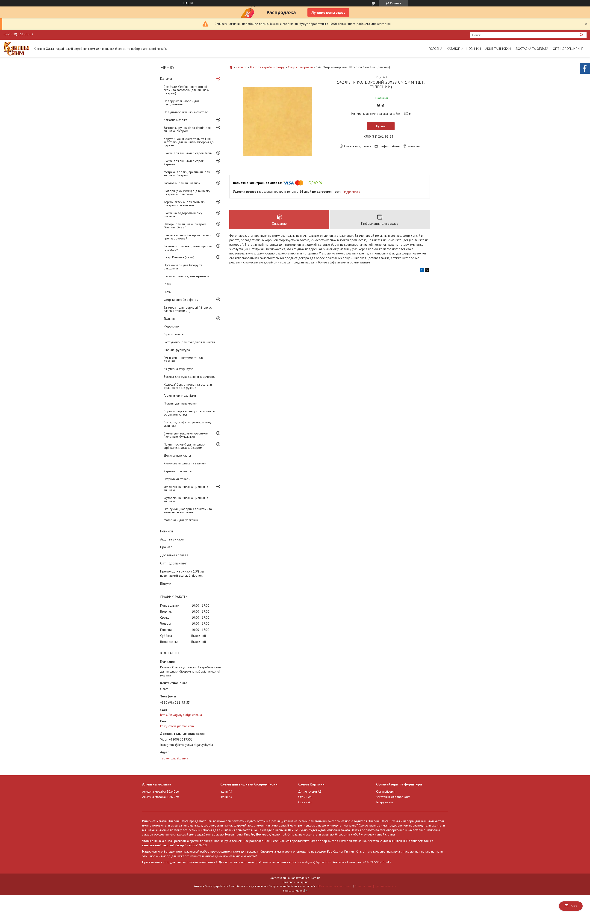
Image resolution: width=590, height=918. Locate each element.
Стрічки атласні (174, 334)
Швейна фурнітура (177, 350)
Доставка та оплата (531, 49)
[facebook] (422, 271)
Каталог (453, 49)
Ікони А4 (226, 791)
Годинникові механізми (180, 395)
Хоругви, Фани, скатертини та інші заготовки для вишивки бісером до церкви (189, 142)
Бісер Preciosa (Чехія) (179, 257)
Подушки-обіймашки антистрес (186, 112)
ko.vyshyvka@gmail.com (177, 726)
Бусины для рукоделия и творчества (189, 377)
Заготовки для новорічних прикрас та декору (188, 247)
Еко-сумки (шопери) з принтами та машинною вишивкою (188, 510)
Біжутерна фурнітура (178, 369)
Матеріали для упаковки (181, 520)
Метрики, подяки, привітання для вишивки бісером (187, 173)
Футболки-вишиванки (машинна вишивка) (186, 499)
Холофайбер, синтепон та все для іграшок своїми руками (188, 386)
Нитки (167, 292)
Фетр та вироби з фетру (181, 300)
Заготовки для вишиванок (182, 183)
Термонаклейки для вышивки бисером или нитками (184, 203)
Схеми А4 (305, 797)
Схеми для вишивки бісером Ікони (188, 153)
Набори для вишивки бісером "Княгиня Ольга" (185, 225)
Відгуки (165, 583)
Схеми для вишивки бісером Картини (184, 162)
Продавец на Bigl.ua (295, 882)
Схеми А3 (305, 802)
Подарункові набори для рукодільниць (181, 102)
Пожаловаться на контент (336, 886)
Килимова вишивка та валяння (185, 463)
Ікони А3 (226, 797)
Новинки (473, 49)
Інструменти (384, 802)
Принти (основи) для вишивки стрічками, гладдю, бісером (184, 446)
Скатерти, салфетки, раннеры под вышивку (187, 424)
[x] (427, 271)
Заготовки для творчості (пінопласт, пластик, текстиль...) (188, 309)
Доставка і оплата (174, 555)
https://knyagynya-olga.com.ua (181, 715)
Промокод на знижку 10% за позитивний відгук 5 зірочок (182, 573)
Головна (435, 49)
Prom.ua (315, 878)
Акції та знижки (498, 49)
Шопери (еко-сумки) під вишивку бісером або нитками (187, 192)
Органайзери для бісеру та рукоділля (183, 266)
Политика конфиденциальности (375, 886)
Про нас (166, 547)
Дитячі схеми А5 (310, 791)
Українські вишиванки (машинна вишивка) (186, 488)
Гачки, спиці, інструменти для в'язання (184, 359)
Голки (167, 284)
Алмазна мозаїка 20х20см (160, 797)
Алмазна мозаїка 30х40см (160, 791)
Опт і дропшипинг (568, 49)
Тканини (169, 318)
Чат (574, 906)
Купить (380, 126)
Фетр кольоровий (300, 67)
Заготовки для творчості (393, 797)
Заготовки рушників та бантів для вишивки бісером (187, 129)
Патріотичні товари (177, 479)
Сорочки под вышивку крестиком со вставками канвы (189, 412)
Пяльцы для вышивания (180, 403)
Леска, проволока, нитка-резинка (186, 276)
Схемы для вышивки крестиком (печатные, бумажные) (186, 435)
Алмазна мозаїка (175, 120)
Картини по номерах (178, 471)
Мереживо (171, 326)
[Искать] (581, 35)
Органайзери (385, 791)
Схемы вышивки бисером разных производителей (187, 236)
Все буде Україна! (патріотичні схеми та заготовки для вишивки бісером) (186, 90)
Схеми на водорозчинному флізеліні (183, 214)
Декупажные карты (177, 455)
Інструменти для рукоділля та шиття (189, 342)
